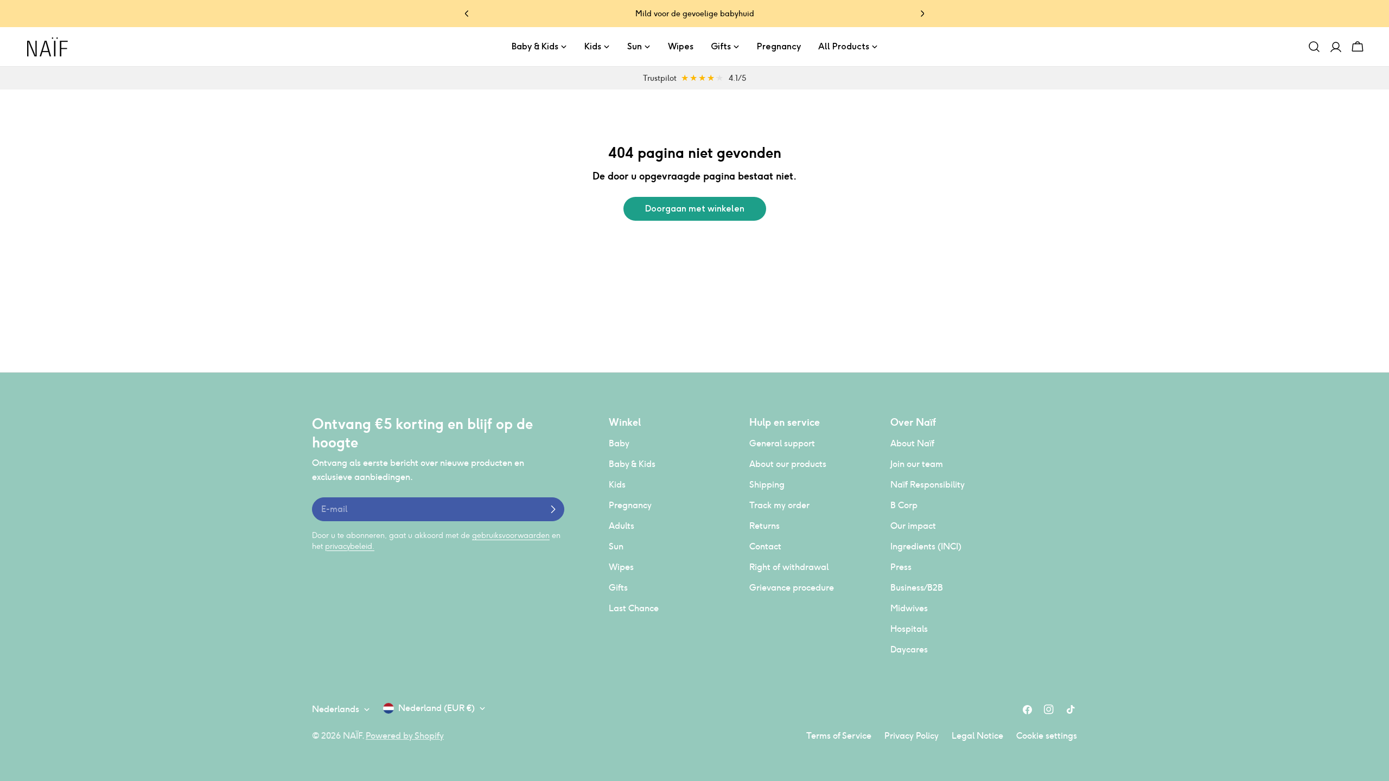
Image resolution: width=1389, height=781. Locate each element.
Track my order (779, 505)
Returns (764, 526)
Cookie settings (1046, 735)
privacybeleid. (349, 546)
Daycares (909, 649)
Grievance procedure (791, 587)
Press (901, 567)
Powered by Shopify (405, 735)
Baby (619, 443)
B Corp (903, 505)
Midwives (909, 608)
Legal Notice (977, 735)
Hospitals (909, 629)
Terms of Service (838, 735)
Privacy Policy (911, 735)
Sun (616, 546)
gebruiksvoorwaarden (511, 535)
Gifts (618, 587)
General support (782, 443)
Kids (617, 484)
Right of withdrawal (789, 567)
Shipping (767, 484)
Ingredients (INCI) (925, 546)
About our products (787, 464)
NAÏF (352, 735)
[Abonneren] (553, 509)
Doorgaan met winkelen (694, 208)
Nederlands (335, 709)
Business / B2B (916, 587)
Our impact (913, 526)
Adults (621, 526)
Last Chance (634, 608)
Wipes (621, 567)
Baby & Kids (632, 464)
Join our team (916, 464)
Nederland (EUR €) (436, 708)
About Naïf (912, 443)
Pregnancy (630, 505)
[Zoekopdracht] (1314, 46)
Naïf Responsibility (927, 484)
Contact (765, 546)
